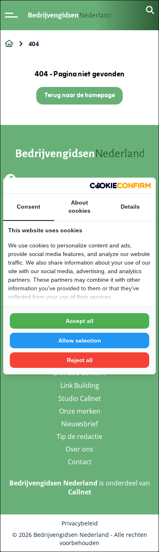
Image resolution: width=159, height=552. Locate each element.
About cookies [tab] (79, 206)
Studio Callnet (79, 398)
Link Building (79, 385)
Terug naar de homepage (79, 95)
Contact (80, 461)
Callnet (79, 491)
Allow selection (79, 340)
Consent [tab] (28, 206)
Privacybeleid (80, 523)
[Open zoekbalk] (150, 10)
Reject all (80, 360)
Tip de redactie (79, 436)
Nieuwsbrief (79, 423)
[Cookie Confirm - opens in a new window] (120, 186)
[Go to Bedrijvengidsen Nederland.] (9, 44)
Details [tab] (130, 206)
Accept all (79, 321)
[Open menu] (11, 15)
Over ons (79, 449)
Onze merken (79, 411)
